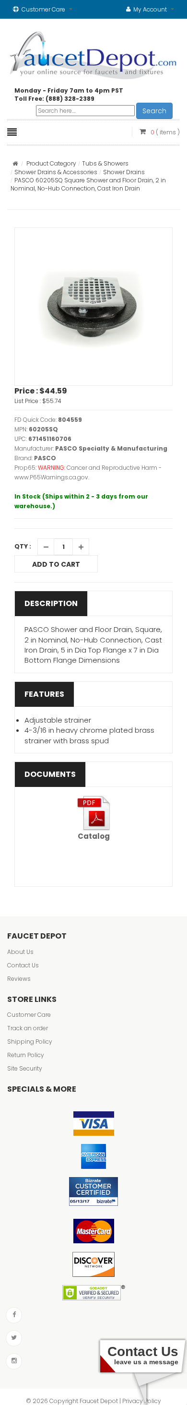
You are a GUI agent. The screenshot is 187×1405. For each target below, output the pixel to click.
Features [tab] (44, 694)
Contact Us (23, 965)
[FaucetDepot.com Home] (93, 53)
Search (154, 111)
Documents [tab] (50, 774)
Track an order (27, 1028)
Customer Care (29, 1015)
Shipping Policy (29, 1041)
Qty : (22, 546)
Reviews (19, 979)
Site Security (24, 1068)
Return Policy (25, 1055)
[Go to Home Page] (15, 163)
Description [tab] (51, 603)
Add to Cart (56, 564)
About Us (20, 952)
